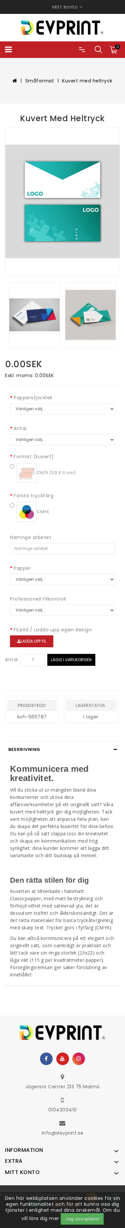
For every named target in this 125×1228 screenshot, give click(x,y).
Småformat (39, 80)
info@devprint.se (63, 1133)
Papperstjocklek (33, 398)
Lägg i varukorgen (71, 660)
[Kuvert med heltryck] (62, 201)
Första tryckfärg (33, 496)
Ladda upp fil (33, 641)
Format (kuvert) (34, 457)
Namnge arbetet (30, 537)
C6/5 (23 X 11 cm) (56, 472)
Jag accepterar (82, 1219)
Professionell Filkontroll (38, 599)
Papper (22, 568)
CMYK (43, 511)
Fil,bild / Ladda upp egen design (53, 630)
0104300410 (62, 1109)
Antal (20, 428)
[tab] (62, 750)
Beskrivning (24, 749)
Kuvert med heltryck (87, 80)
